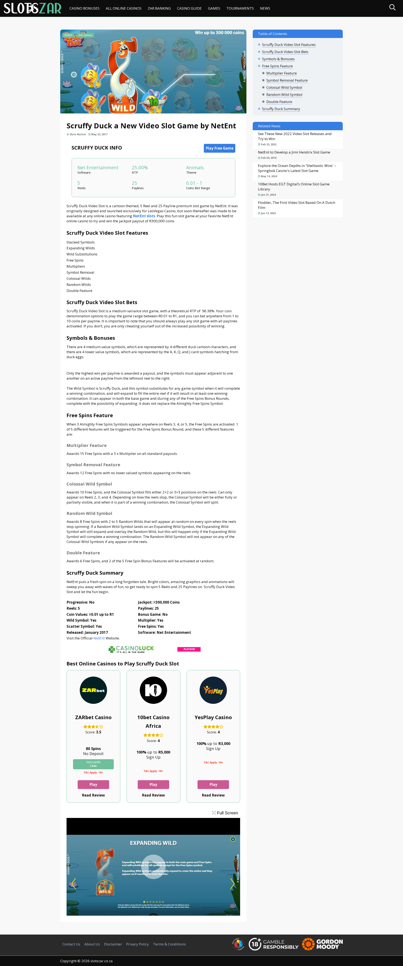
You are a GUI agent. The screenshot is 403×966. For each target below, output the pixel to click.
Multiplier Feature (281, 73)
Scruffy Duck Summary (281, 108)
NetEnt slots (144, 216)
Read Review (93, 795)
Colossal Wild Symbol (284, 87)
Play (93, 784)
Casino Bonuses (84, 8)
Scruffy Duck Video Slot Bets (285, 51)
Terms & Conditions (169, 944)
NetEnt (68, 35)
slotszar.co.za (101, 960)
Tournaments (240, 8)
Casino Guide (189, 8)
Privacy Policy (137, 944)
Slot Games (85, 35)
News (265, 8)
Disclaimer (113, 944)
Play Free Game (219, 148)
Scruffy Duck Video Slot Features (289, 44)
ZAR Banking (159, 8)
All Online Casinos (123, 8)
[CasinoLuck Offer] (153, 654)
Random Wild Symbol (284, 94)
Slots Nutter (78, 134)
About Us (92, 944)
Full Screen (227, 813)
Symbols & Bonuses (278, 58)
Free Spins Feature (277, 66)
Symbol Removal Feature (287, 80)
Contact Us (71, 944)
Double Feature (279, 101)
